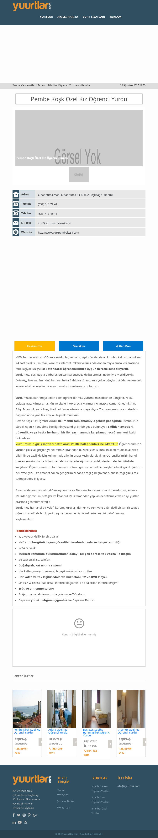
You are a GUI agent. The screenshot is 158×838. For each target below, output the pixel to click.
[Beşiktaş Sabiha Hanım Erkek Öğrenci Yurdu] (96, 709)
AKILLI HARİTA (67, 17)
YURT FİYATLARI (94, 17)
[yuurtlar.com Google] (36, 815)
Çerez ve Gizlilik (65, 801)
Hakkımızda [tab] (34, 346)
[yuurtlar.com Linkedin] (15, 822)
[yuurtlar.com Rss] (26, 822)
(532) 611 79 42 (47, 204)
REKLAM (115, 17)
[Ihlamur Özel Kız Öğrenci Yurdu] (131, 709)
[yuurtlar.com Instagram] (25, 815)
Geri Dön (124, 346)
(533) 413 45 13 (47, 213)
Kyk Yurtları (63, 807)
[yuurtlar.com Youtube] (20, 822)
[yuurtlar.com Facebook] (14, 815)
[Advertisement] (79, 54)
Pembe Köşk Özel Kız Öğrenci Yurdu (79, 99)
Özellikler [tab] (79, 346)
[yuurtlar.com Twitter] (19, 815)
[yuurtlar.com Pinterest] (30, 815)
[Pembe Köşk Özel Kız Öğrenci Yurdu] (27, 709)
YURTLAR (46, 17)
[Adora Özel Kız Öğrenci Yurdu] (61, 709)
